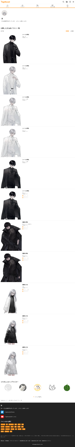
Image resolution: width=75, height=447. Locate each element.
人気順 (72, 31)
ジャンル (37, 6)
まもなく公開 (52, 6)
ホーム (7, 6)
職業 (15, 426)
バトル (19, 424)
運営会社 (2, 440)
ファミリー (7, 429)
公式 (67, 6)
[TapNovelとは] (70, 2)
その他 (24, 429)
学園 (22, 424)
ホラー (12, 426)
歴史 (22, 426)
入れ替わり (7, 431)
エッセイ (19, 429)
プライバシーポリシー (14, 440)
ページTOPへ (38, 396)
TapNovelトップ (4, 400)
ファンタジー (11, 424)
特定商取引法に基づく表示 (25, 440)
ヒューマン (3, 424)
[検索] (63, 2)
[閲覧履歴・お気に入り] (66, 2)
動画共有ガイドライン (46, 440)
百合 (11, 431)
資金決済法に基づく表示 (36, 440)
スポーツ (2, 429)
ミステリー (7, 426)
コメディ (2, 426)
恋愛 (15, 424)
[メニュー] (73, 2)
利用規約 (7, 440)
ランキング (22, 6)
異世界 (2, 431)
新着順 (67, 31)
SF (6, 424)
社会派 (19, 426)
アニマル (12, 429)
